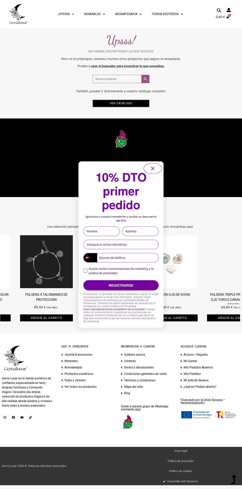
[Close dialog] (152, 168)
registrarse (121, 285)
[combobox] (90, 257)
